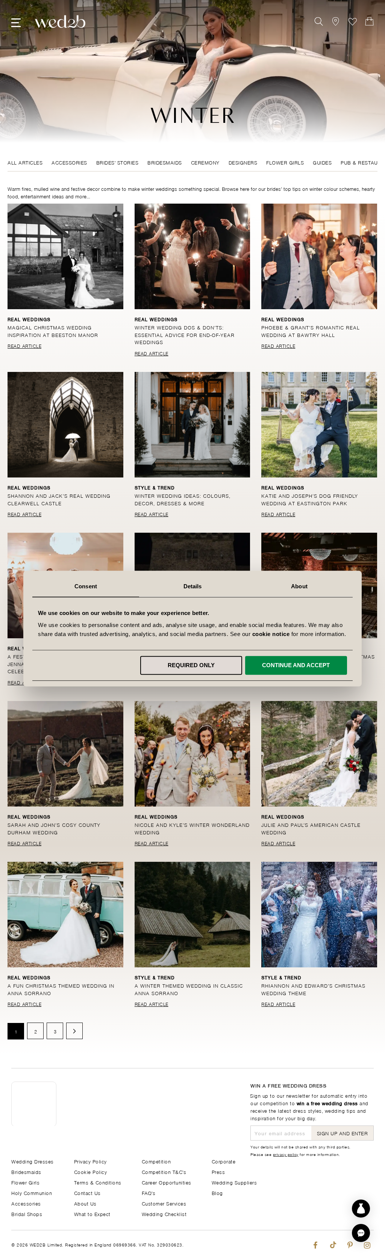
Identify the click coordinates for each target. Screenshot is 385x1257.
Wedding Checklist (164, 1213)
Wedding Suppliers (234, 1182)
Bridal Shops (26, 1213)
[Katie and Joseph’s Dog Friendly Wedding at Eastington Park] (319, 424)
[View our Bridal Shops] (335, 21)
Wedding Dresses (32, 1161)
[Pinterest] (349, 1243)
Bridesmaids (164, 162)
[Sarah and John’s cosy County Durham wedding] (65, 754)
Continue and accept (296, 665)
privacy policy (286, 1154)
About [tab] (299, 586)
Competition (156, 1161)
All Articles (25, 162)
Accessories (69, 162)
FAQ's (149, 1192)
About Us (85, 1203)
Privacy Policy (90, 1161)
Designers (243, 162)
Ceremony (205, 162)
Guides (322, 162)
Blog (217, 1192)
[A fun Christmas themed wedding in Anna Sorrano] (65, 914)
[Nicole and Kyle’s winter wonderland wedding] (192, 754)
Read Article (24, 346)
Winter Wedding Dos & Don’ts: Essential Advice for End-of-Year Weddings (185, 334)
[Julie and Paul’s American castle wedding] (319, 754)
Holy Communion (31, 1192)
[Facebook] (315, 1243)
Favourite (352, 21)
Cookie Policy (90, 1171)
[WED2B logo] (60, 21)
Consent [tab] (85, 586)
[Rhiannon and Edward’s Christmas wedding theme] (319, 914)
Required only (191, 665)
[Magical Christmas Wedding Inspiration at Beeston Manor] (65, 256)
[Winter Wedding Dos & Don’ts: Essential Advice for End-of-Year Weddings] (192, 256)
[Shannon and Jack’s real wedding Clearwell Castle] (65, 424)
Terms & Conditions (97, 1182)
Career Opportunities (166, 1182)
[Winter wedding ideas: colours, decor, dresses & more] (192, 424)
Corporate (224, 1161)
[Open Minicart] (369, 21)
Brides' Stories (117, 162)
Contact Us (87, 1192)
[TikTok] (332, 1243)
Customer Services (164, 1203)
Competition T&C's (164, 1171)
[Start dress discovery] (361, 1209)
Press (218, 1171)
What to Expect (92, 1213)
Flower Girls (285, 162)
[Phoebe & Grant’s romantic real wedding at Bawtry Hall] (319, 256)
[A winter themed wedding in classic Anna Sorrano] (192, 914)
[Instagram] (367, 1243)
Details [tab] (192, 586)
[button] (361, 1233)
